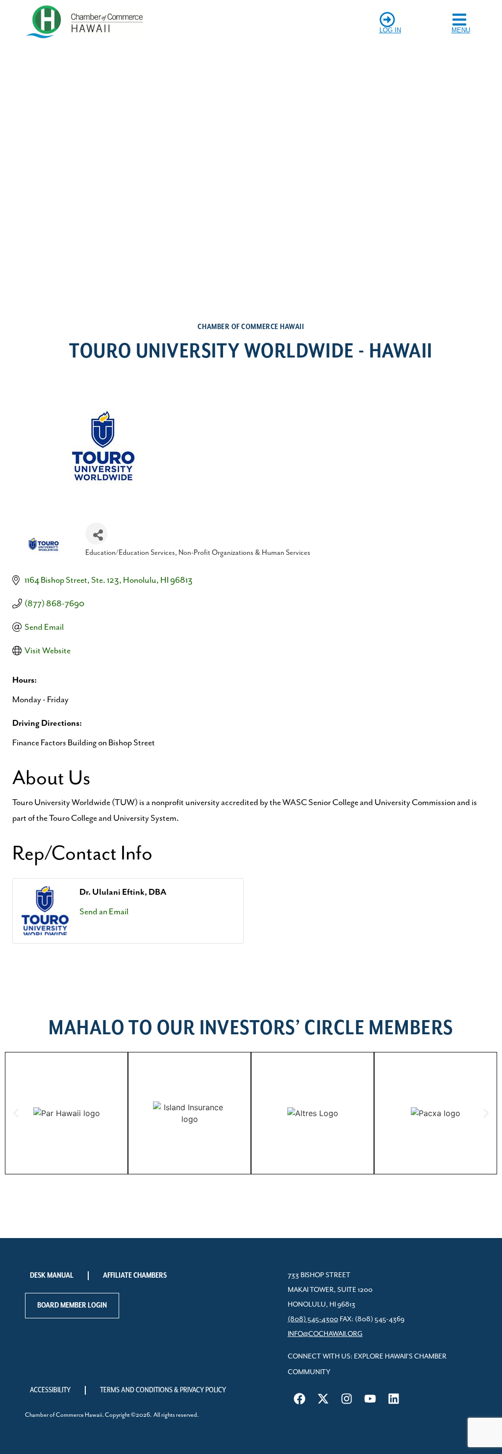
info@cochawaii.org (325, 1334)
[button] (16, 1113)
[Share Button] (96, 534)
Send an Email (103, 912)
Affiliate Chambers (135, 1275)
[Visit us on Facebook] (299, 1398)
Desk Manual (52, 1275)
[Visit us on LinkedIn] (393, 1398)
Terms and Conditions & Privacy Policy (163, 1390)
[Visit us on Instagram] (346, 1398)
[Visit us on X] (323, 1398)
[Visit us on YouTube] (370, 1398)
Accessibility (50, 1390)
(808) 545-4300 (313, 1319)
